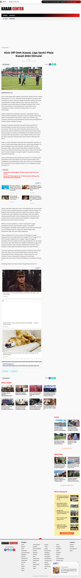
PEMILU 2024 (36, 558)
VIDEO (56, 417)
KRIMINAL (47, 552)
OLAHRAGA (14, 371)
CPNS (46, 546)
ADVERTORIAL (36, 544)
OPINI (57, 556)
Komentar (6, 64)
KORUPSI (35, 552)
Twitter (12, 552)
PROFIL (46, 562)
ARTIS (57, 544)
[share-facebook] (50, 64)
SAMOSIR (12, 15)
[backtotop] (40, 539)
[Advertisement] (51, 23)
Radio (71, 550)
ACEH (22, 544)
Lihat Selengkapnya (66, 533)
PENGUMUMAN (60, 558)
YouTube (15, 552)
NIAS (34, 556)
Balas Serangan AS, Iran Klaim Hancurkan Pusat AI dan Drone (73, 466)
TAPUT (34, 566)
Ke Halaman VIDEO (66, 448)
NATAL (57, 554)
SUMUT (23, 566)
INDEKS (5, 15)
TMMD (22, 568)
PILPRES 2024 (59, 560)
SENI (22, 564)
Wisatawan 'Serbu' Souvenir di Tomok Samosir (72, 442)
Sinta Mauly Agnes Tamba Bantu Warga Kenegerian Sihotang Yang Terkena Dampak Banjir (73, 429)
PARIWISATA (24, 558)
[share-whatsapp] (55, 64)
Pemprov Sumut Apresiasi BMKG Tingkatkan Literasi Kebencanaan (60, 1)
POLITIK (23, 562)
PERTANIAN (36, 560)
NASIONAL (5, 371)
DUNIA (46, 548)
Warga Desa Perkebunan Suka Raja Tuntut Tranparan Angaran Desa (63, 512)
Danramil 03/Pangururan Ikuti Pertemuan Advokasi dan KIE (21, 365)
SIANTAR (47, 564)
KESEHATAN (48, 550)
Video (6, 18)
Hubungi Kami (73, 548)
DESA (22, 548)
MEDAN (35, 554)
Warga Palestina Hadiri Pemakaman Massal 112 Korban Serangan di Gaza (59, 466)
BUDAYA (35, 546)
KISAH (57, 550)
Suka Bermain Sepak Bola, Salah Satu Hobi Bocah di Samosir (59, 442)
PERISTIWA (58, 454)
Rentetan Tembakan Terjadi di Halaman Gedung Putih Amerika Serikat (73, 480)
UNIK (46, 568)
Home (4, 2)
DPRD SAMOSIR (37, 548)
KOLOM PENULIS (25, 552)
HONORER (23, 550)
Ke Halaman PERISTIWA (67, 485)
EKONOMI (58, 548)
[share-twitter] (52, 64)
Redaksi (72, 544)
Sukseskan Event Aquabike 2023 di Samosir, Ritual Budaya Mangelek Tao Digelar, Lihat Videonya (59, 429)
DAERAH (58, 546)
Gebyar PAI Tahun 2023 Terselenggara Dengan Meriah (62, 526)
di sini (35, 264)
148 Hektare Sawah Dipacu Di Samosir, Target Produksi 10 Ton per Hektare (63, 505)
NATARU (23, 556)
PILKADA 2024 (48, 560)
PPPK (34, 562)
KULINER (58, 552)
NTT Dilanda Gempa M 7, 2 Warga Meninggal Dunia (63, 497)
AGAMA (46, 544)
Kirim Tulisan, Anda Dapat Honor (62, 518)
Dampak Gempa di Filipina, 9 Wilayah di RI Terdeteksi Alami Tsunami (59, 480)
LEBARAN (23, 554)
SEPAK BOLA (36, 564)
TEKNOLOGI (47, 566)
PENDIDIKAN (48, 558)
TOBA (34, 568)
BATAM (23, 546)
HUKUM (35, 550)
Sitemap (72, 546)
